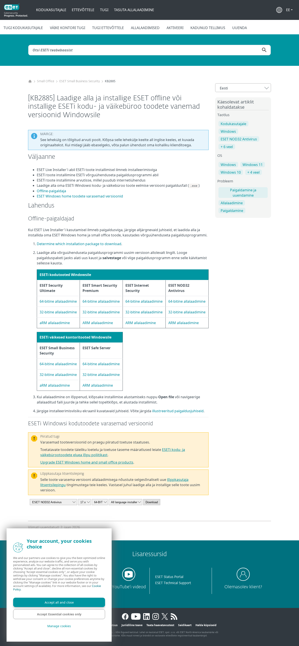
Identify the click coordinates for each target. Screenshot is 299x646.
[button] (289, 9)
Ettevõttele (83, 9)
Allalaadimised (145, 27)
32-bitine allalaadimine (58, 312)
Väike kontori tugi (67, 27)
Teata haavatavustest (160, 625)
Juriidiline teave (131, 625)
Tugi (104, 9)
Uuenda (239, 27)
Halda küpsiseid (205, 625)
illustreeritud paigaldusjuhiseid (178, 411)
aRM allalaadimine (55, 322)
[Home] (30, 81)
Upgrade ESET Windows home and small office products (86, 462)
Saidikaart (185, 625)
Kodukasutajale (51, 9)
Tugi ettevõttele (108, 27)
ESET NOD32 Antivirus (239, 139)
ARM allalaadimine (98, 322)
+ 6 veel (227, 146)
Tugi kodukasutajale (23, 27)
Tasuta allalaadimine (134, 9)
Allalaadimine (232, 203)
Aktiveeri (175, 27)
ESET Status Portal (169, 577)
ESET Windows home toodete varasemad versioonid (80, 196)
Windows (228, 131)
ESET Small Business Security (79, 81)
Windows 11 (253, 164)
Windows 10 (231, 172)
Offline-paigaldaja (51, 191)
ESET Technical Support (173, 583)
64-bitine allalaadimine (58, 301)
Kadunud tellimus (207, 27)
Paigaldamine (232, 210)
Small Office (45, 81)
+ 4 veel (253, 172)
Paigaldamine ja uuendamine (243, 193)
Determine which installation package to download (79, 243)
